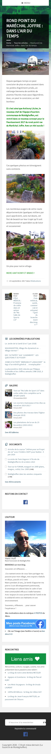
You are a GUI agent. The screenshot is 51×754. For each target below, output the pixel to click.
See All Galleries (12, 432)
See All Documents (13, 482)
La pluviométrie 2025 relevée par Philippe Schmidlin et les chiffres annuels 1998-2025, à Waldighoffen (24, 371)
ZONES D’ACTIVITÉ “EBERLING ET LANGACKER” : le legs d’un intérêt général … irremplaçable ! (25, 363)
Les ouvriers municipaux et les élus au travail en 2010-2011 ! (29, 404)
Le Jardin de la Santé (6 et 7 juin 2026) (20, 343)
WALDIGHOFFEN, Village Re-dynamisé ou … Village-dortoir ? (23, 349)
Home (8, 43)
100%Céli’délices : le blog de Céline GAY (25, 692)
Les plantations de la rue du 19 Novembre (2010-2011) (26, 423)
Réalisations (36, 281)
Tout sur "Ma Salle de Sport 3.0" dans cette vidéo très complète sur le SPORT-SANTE (28, 393)
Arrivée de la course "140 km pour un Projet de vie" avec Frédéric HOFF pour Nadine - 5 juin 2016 (26, 452)
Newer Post (16, 295)
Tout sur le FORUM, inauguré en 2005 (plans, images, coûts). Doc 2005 (26, 467)
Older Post (35, 295)
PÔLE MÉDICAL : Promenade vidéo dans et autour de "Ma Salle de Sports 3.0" (17, 309)
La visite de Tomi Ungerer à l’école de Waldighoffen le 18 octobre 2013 (23, 460)
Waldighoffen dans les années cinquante (25, 474)
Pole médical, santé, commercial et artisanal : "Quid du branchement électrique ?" (34, 311)
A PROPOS (38, 613)
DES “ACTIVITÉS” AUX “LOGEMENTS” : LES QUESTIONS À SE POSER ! (22, 356)
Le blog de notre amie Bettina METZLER (24, 672)
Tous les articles (21, 43)
